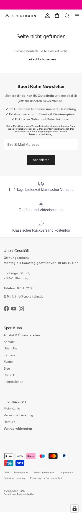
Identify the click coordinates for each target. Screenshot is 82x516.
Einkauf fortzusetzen (41, 59)
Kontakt (9, 342)
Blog (7, 368)
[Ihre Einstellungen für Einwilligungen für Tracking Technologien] (74, 508)
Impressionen (13, 381)
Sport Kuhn (18, 490)
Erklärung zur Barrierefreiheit (46, 478)
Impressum (66, 472)
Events (8, 361)
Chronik (9, 375)
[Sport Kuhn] (21, 16)
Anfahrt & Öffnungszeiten (22, 335)
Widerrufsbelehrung (44, 472)
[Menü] (77, 16)
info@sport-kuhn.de (57, 129)
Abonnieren (41, 160)
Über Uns (10, 348)
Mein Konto (12, 408)
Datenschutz (21, 472)
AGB (6, 472)
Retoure (9, 422)
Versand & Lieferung (18, 415)
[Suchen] (67, 16)
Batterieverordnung (14, 478)
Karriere (9, 355)
